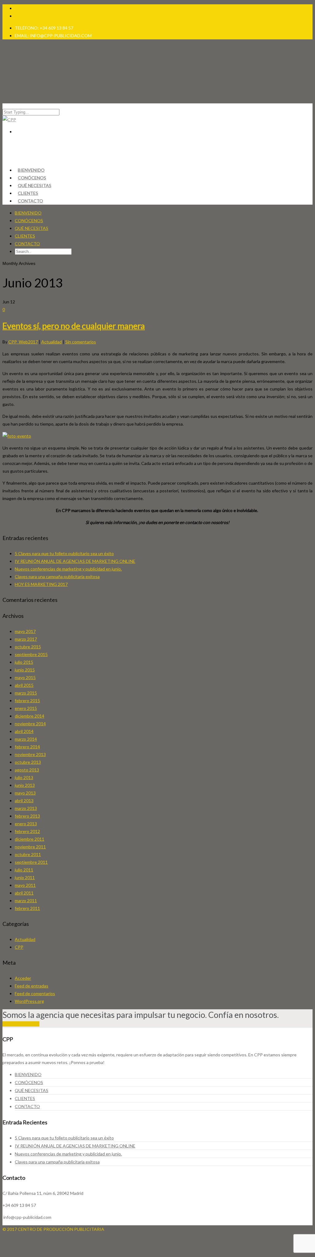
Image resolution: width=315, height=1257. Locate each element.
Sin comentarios (80, 341)
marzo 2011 (26, 900)
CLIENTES (25, 235)
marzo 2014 (26, 739)
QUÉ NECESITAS (31, 228)
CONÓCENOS (29, 220)
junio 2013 (25, 785)
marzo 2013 (26, 808)
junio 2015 (25, 669)
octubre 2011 (28, 854)
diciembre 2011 (29, 839)
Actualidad (51, 341)
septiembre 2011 (31, 862)
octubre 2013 (28, 762)
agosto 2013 (27, 769)
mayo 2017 (25, 631)
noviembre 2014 (30, 723)
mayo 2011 (25, 885)
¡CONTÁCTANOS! (20, 1024)
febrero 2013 (27, 816)
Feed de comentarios (35, 993)
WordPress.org (29, 1001)
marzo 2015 (26, 692)
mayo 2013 (25, 792)
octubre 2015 (28, 646)
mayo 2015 (25, 677)
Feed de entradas (31, 985)
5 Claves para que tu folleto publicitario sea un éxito (64, 553)
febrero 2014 (27, 746)
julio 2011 (24, 869)
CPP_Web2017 (23, 341)
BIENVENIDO (28, 212)
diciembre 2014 (29, 716)
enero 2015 (26, 708)
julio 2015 (24, 662)
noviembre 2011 (30, 846)
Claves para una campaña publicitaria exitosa (57, 576)
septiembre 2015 (31, 654)
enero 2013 (26, 823)
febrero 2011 (27, 908)
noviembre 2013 (30, 754)
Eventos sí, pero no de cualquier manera (73, 326)
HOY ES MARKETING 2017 (41, 584)
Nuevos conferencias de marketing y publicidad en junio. (68, 568)
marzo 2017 (26, 639)
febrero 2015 (27, 700)
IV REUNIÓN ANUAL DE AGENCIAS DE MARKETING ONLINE (75, 561)
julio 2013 (24, 777)
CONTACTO (30, 200)
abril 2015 (24, 685)
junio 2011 (25, 877)
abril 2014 (24, 731)
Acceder (23, 978)
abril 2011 (24, 892)
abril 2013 (24, 800)
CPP (19, 947)
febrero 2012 (27, 831)
